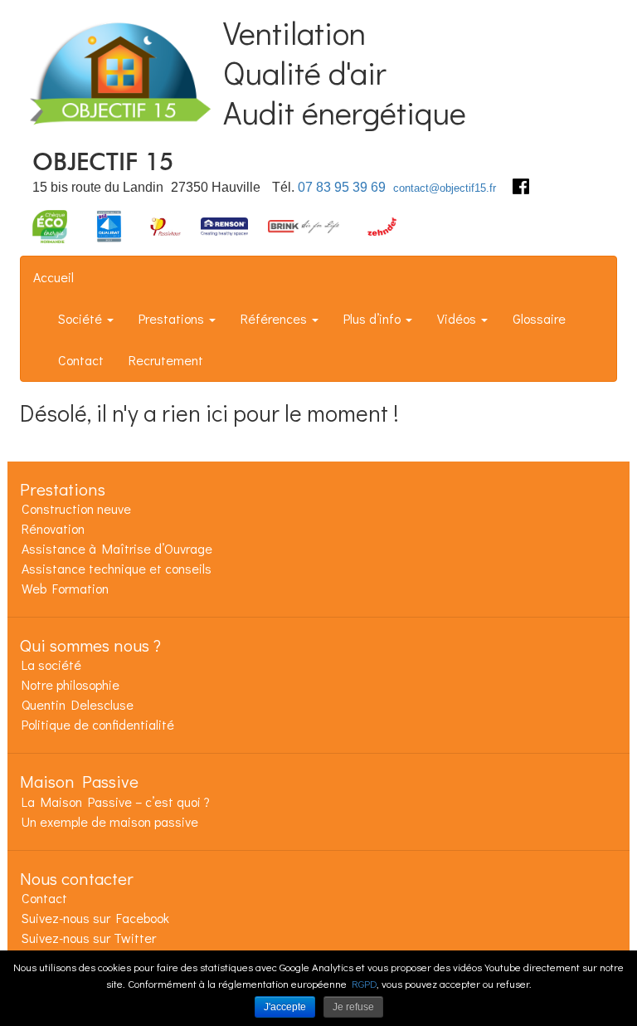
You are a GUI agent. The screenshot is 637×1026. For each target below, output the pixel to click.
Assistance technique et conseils (117, 568)
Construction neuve (76, 508)
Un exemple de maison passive (110, 821)
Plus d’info (373, 318)
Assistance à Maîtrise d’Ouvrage (117, 548)
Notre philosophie (70, 684)
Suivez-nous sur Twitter (89, 937)
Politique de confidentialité (98, 724)
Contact (81, 360)
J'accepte (285, 1007)
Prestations (173, 318)
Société (81, 318)
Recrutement (166, 360)
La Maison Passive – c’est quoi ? (116, 801)
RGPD (364, 983)
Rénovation (53, 528)
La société (51, 664)
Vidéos (458, 318)
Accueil (53, 277)
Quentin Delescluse (78, 704)
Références (275, 318)
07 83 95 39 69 (342, 187)
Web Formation (65, 588)
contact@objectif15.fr (444, 188)
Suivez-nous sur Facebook (95, 917)
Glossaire (539, 318)
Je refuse (353, 1007)
